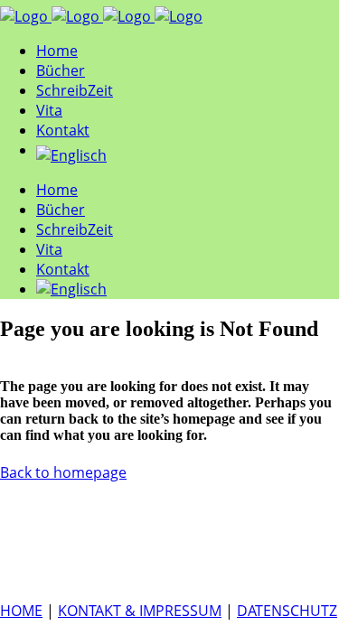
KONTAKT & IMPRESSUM (139, 611)
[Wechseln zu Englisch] (187, 155)
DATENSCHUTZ (287, 611)
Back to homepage (63, 472)
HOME (21, 611)
